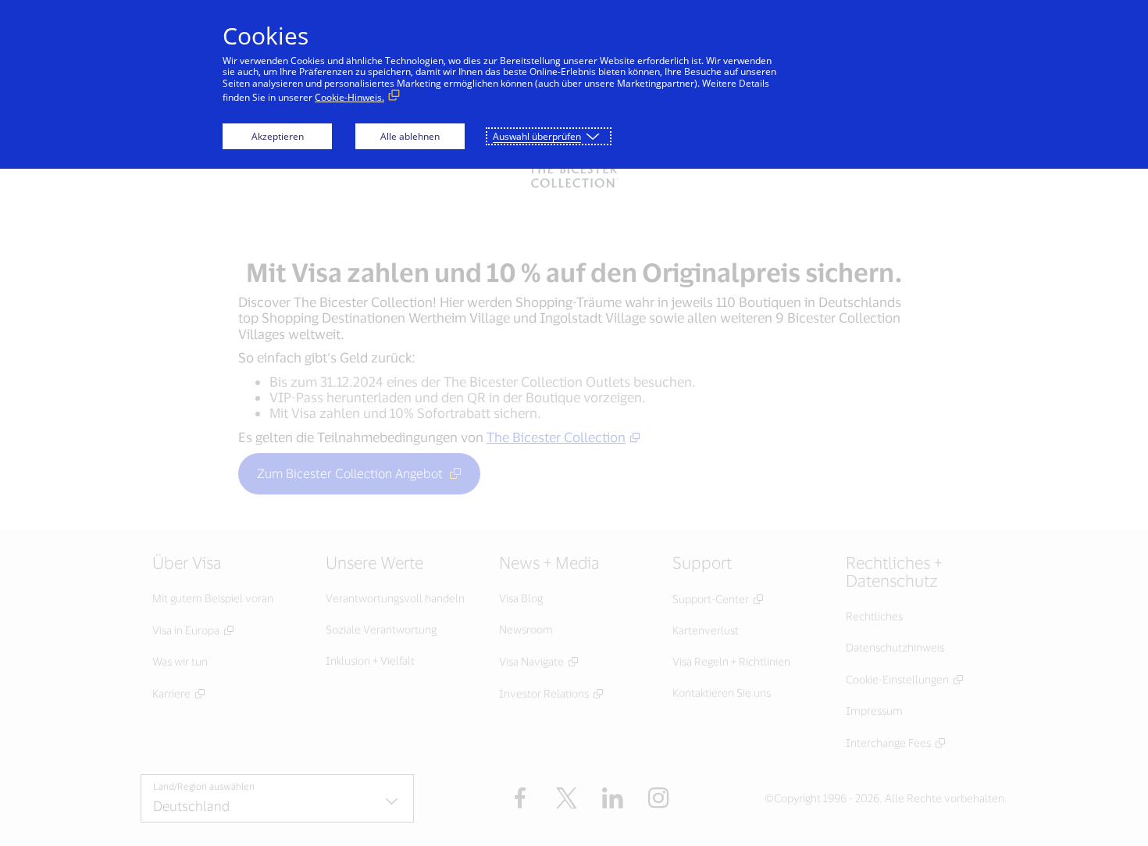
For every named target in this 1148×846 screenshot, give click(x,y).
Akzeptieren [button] (277, 136)
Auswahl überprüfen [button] (537, 136)
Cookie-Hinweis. (349, 97)
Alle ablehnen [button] (410, 136)
